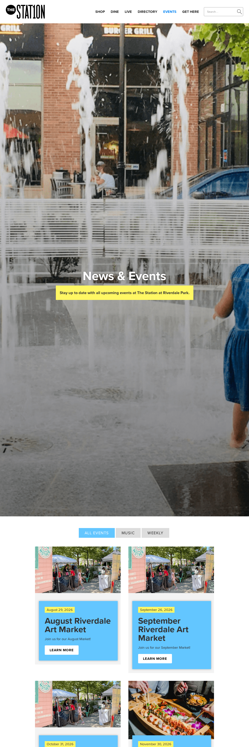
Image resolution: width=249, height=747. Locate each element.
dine (115, 11)
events (169, 11)
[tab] (97, 533)
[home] (25, 12)
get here (190, 11)
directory (147, 11)
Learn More (62, 650)
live (128, 11)
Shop (100, 11)
